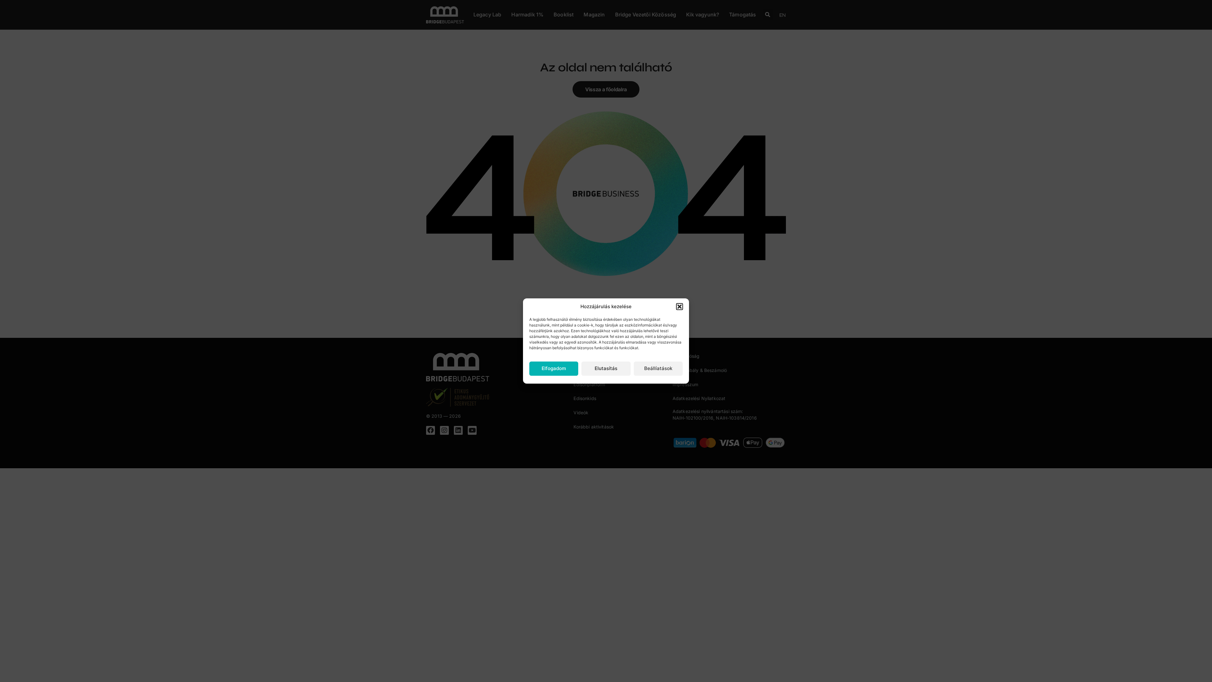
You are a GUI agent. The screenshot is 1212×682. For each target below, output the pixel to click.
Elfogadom (554, 368)
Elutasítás (606, 368)
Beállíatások (658, 368)
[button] (679, 306)
